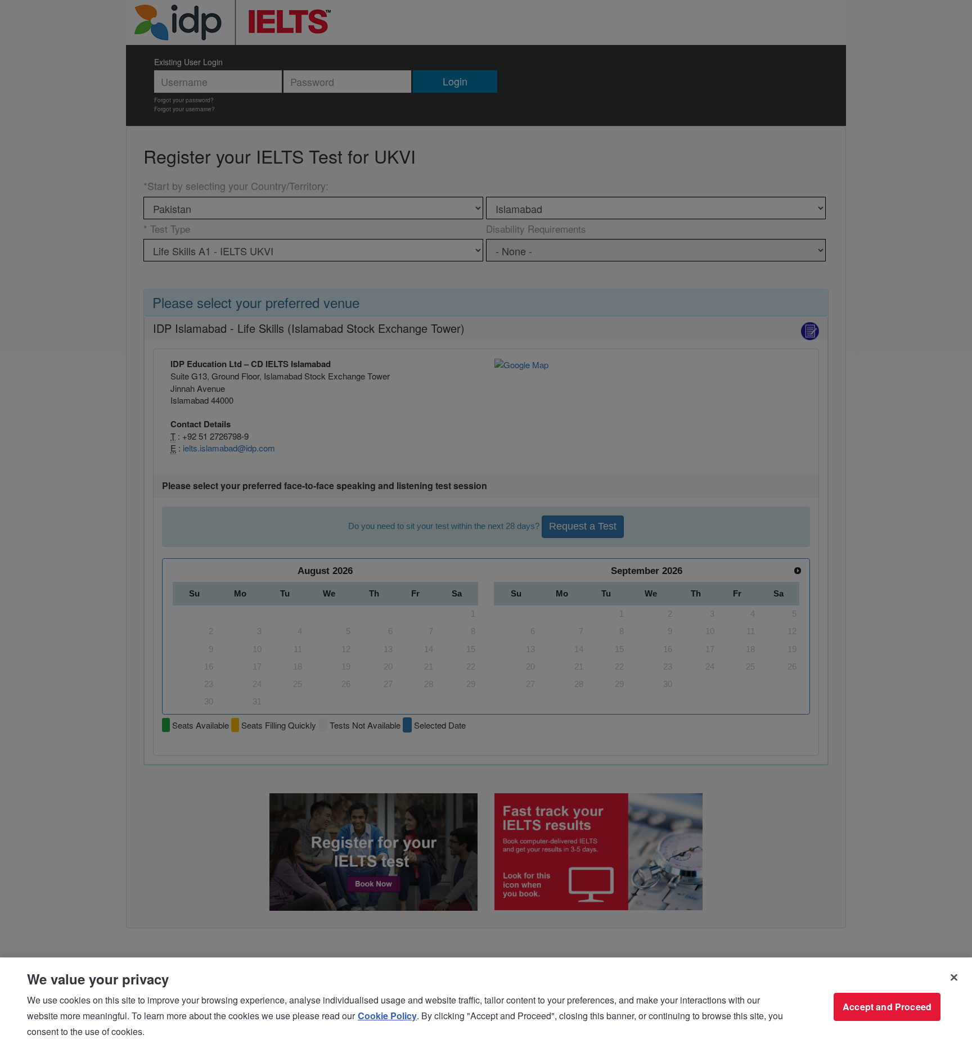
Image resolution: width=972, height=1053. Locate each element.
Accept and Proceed (887, 1006)
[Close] (954, 977)
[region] (486, 1005)
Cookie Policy (387, 1015)
